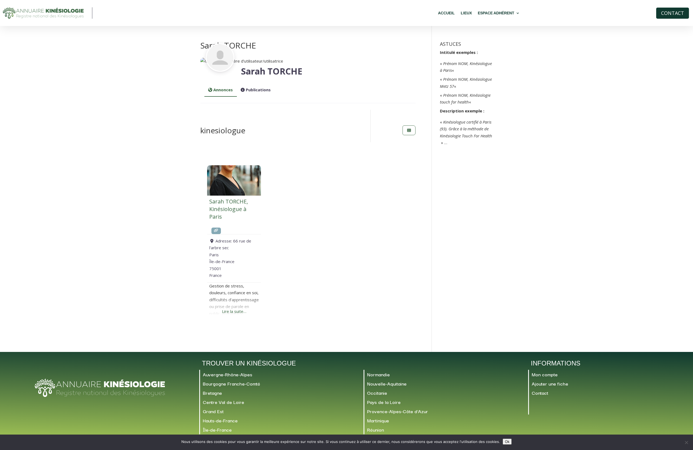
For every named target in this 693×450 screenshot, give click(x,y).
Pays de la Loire (384, 402)
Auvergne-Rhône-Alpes (227, 374)
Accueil (446, 13)
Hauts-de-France (220, 420)
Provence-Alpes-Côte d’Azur (397, 411)
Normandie (378, 374)
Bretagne (212, 392)
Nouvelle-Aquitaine (387, 383)
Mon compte (545, 374)
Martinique (378, 420)
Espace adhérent (496, 13)
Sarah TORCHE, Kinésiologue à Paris (228, 209)
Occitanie (377, 392)
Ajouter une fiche (550, 383)
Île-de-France (217, 429)
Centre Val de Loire (223, 402)
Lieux (466, 13)
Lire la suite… (234, 311)
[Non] (686, 442)
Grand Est (213, 411)
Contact (672, 13)
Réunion (375, 429)
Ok (507, 441)
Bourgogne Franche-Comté (231, 383)
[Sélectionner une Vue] (409, 130)
